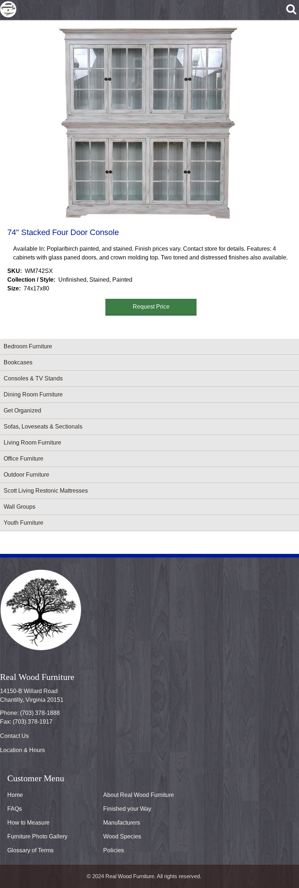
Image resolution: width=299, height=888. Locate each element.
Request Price (151, 307)
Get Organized (22, 410)
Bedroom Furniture (28, 346)
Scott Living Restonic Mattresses (46, 491)
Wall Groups (19, 507)
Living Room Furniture (32, 442)
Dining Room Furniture (33, 394)
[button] (148, 123)
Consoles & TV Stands (33, 378)
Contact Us (14, 736)
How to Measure (28, 822)
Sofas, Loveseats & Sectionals (43, 426)
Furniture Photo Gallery (37, 836)
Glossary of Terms (30, 850)
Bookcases (18, 362)
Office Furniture (23, 458)
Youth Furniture (23, 523)
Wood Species (122, 836)
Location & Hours (22, 750)
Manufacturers (121, 822)
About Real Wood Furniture (138, 795)
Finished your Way (127, 809)
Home (15, 795)
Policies (113, 850)
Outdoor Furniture (26, 475)
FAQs (14, 809)
